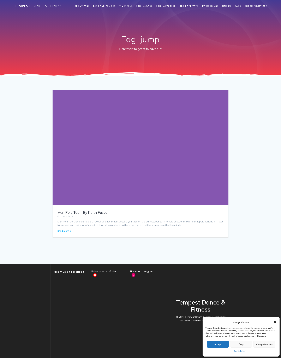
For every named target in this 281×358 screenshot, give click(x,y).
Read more (63, 231)
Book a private (189, 6)
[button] (275, 322)
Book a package (165, 6)
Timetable (125, 6)
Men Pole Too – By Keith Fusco (82, 212)
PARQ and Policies (104, 6)
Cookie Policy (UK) (256, 6)
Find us (226, 6)
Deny (241, 344)
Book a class (144, 6)
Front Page (82, 6)
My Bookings (210, 6)
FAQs (238, 6)
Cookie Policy (239, 351)
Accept (217, 344)
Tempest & (38, 6)
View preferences (264, 344)
